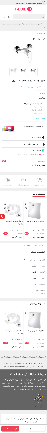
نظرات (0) (27, 246)
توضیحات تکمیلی (38, 246)
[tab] (38, 245)
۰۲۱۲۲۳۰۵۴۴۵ (9, 367)
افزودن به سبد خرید (10, 429)
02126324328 (20, 4)
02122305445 (31, 4)
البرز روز (38, 90)
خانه (43, 24)
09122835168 (41, 4)
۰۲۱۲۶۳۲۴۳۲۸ (20, 367)
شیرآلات (38, 24)
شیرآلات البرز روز (28, 24)
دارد (35, 284)
